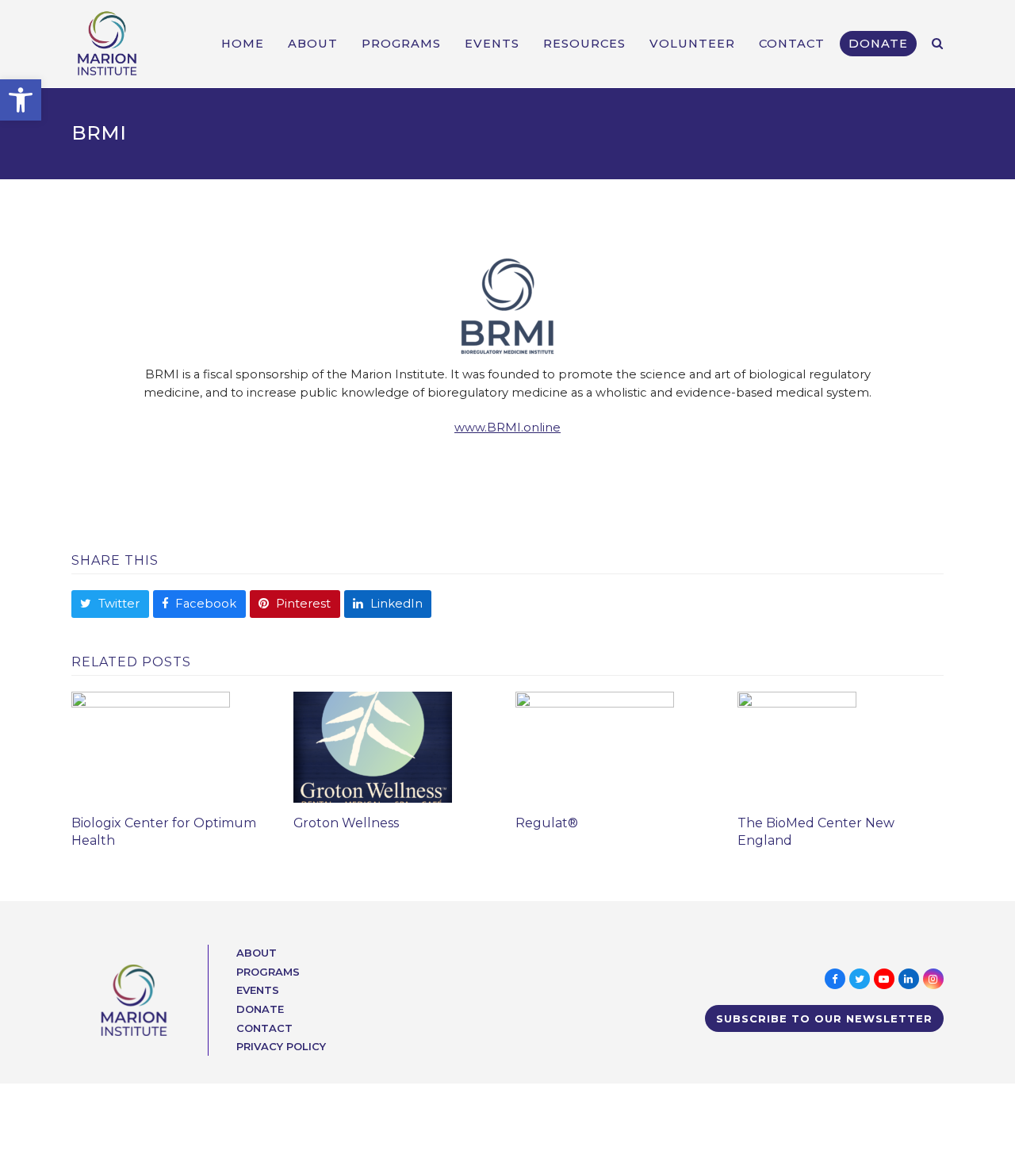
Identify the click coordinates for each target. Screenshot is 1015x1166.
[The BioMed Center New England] (796, 746)
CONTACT (264, 1028)
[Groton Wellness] (372, 746)
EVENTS (257, 990)
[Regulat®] (594, 746)
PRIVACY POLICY (281, 1046)
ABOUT (256, 952)
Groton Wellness (346, 822)
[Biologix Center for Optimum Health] (150, 746)
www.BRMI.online (507, 427)
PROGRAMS (268, 971)
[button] (20, 100)
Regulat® (546, 822)
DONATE (260, 1009)
